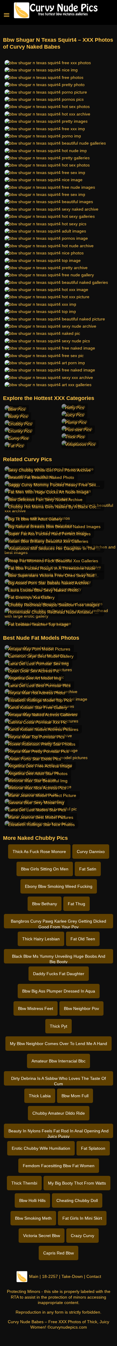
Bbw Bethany (44, 903)
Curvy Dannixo (91, 851)
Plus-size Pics (78, 429)
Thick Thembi (24, 1183)
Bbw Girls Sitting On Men (44, 869)
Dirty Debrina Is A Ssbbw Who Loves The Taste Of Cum (58, 1081)
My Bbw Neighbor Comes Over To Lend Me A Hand (58, 1043)
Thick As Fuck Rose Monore (39, 851)
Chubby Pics (20, 424)
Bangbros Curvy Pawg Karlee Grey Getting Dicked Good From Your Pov (58, 923)
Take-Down (72, 1276)
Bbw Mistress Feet (35, 1008)
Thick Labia (40, 1095)
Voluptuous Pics (80, 444)
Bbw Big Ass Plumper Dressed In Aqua (58, 991)
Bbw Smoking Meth (33, 1218)
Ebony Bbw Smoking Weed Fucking (58, 886)
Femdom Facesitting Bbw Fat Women (58, 1165)
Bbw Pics (16, 409)
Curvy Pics (18, 438)
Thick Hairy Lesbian (41, 938)
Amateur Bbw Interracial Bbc (59, 1061)
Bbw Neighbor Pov (81, 1008)
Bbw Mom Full (75, 1095)
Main (33, 1276)
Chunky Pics (20, 431)
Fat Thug (76, 903)
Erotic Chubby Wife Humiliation (41, 1148)
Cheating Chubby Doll (77, 1200)
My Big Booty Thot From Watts (77, 1183)
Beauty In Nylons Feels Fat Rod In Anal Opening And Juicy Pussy (58, 1133)
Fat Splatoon (93, 1148)
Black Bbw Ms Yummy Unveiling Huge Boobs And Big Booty (58, 958)
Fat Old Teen (82, 938)
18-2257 (50, 1276)
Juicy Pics (74, 415)
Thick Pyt (58, 1026)
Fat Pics (15, 445)
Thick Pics (74, 436)
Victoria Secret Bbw (41, 1235)
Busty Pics (18, 416)
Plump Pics (75, 422)
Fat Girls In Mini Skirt (82, 1218)
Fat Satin (87, 869)
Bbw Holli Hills (32, 1200)
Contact (93, 1276)
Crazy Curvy (82, 1235)
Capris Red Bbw (58, 1253)
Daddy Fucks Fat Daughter (58, 973)
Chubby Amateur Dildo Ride (58, 1113)
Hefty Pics (74, 407)
